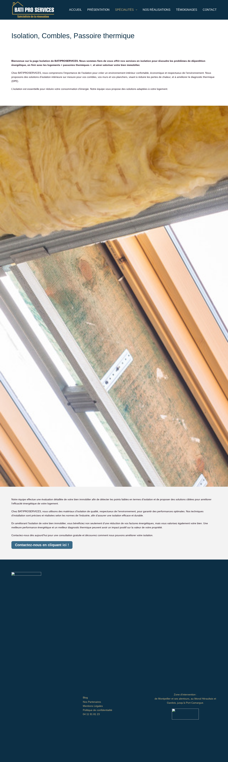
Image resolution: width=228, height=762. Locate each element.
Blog (85, 697)
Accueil (75, 9)
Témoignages (186, 9)
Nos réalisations (156, 9)
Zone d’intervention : (185, 694)
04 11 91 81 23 (91, 714)
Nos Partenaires (92, 701)
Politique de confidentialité (97, 710)
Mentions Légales (93, 706)
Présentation (98, 9)
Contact (210, 9)
